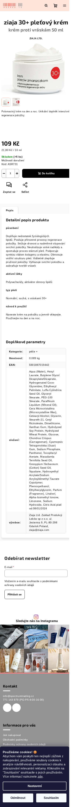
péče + (33, 351)
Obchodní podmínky (15, 739)
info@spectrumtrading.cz (18, 696)
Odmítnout (18, 797)
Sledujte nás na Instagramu (37, 621)
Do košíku (48, 173)
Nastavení (35, 786)
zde (40, 776)
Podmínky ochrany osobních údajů (24, 744)
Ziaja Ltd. (36, 38)
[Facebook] (7, 707)
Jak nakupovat (12, 735)
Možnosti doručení (12, 160)
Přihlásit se (15, 594)
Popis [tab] (9, 210)
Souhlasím (51, 797)
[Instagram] (16, 707)
